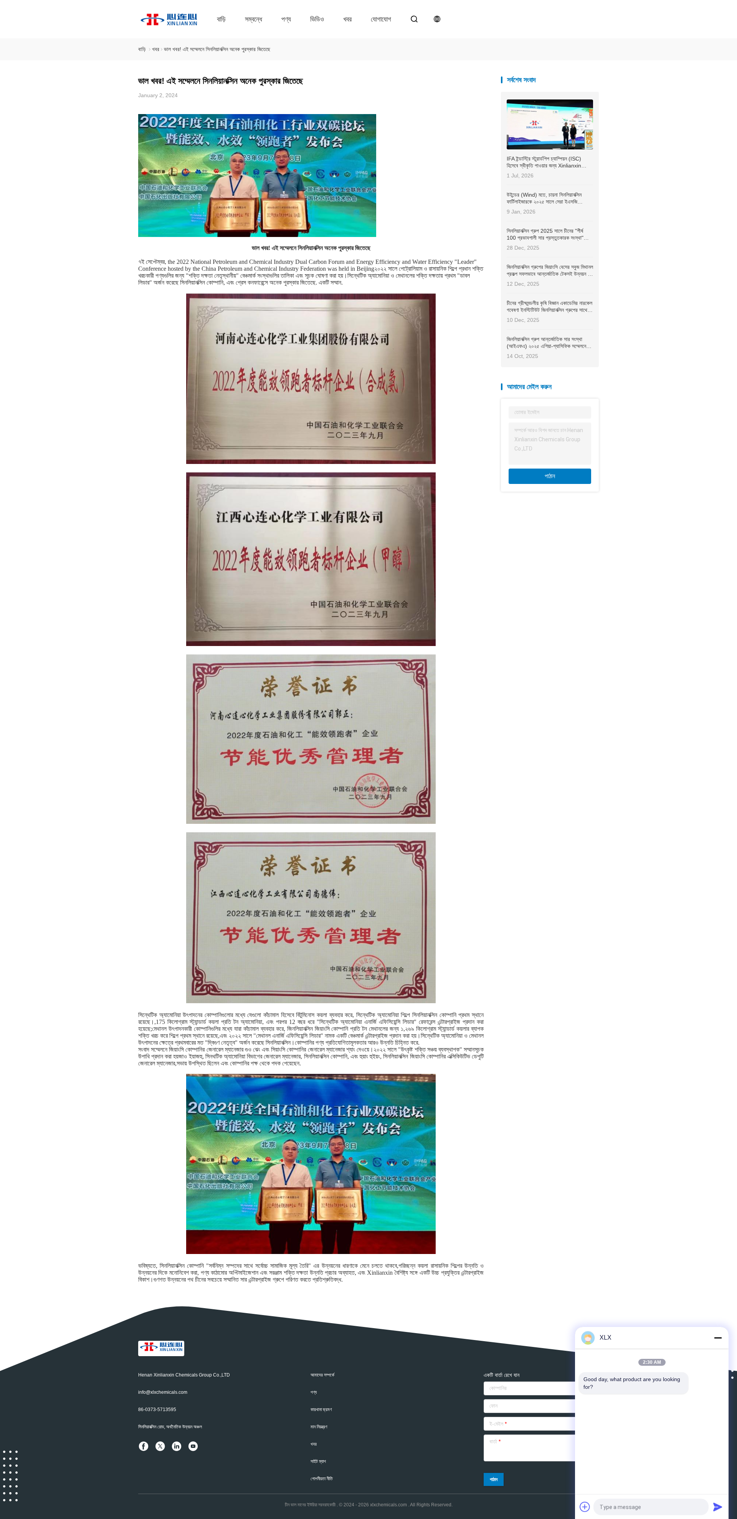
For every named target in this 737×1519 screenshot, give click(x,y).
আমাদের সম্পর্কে (322, 1375)
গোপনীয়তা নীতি (322, 1478)
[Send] (718, 1506)
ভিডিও (317, 19)
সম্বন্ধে (253, 19)
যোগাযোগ (381, 19)
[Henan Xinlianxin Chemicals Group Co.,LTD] (169, 19)
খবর (347, 19)
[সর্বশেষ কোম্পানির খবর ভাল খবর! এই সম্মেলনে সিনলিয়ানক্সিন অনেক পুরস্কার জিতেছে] (257, 235)
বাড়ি (221, 19)
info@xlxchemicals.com (162, 1392)
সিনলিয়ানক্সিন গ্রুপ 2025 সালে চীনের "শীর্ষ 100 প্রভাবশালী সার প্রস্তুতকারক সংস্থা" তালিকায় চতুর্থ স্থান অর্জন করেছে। (545, 234)
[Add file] (585, 1506)
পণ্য (286, 19)
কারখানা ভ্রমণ (321, 1409)
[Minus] (717, 1337)
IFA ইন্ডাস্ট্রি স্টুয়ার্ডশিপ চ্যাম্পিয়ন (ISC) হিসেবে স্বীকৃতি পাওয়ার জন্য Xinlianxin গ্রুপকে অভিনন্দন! (544, 162)
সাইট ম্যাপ (318, 1461)
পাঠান (550, 476)
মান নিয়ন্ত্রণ (319, 1427)
